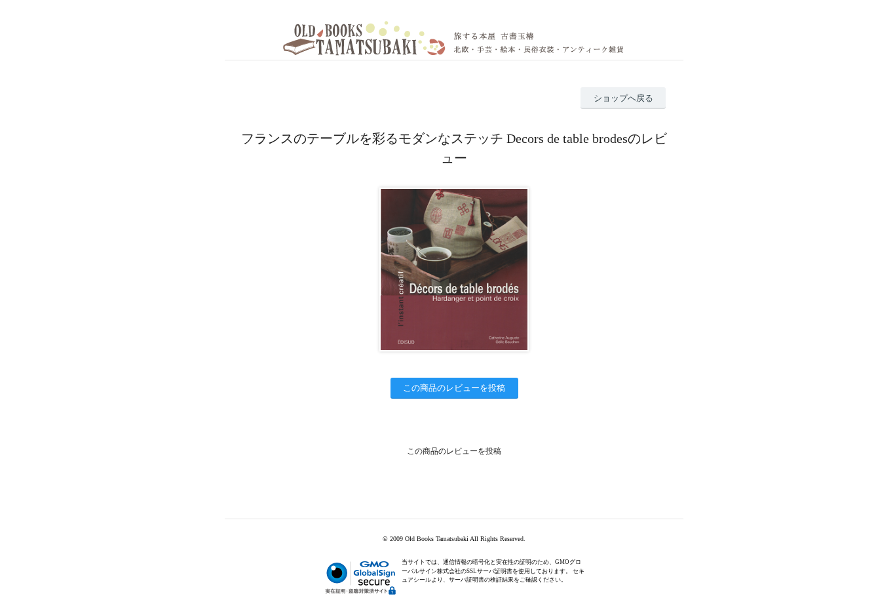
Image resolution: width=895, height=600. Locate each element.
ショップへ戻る (623, 98)
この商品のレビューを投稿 (454, 388)
